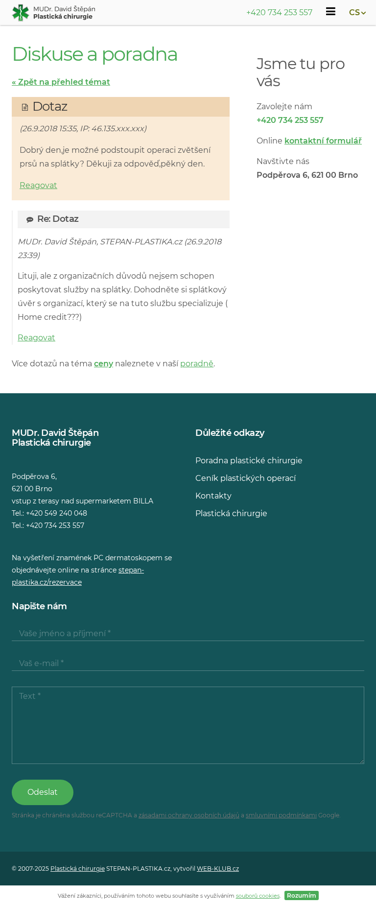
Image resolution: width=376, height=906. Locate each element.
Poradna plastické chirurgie (249, 460)
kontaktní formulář (323, 140)
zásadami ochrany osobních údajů (189, 815)
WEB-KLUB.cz (218, 868)
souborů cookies (258, 895)
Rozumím (301, 895)
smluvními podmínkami (281, 815)
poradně (196, 363)
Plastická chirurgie (231, 513)
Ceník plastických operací (245, 478)
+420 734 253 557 (279, 12)
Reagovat (38, 185)
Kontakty (213, 496)
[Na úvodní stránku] (53, 13)
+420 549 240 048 (56, 513)
